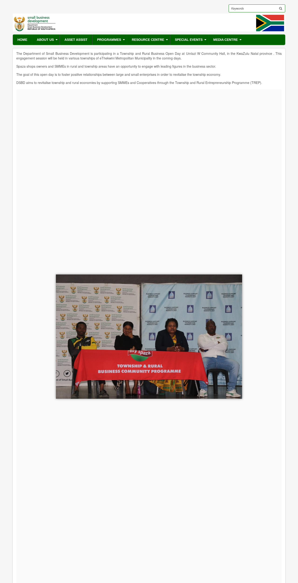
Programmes (109, 40)
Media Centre (225, 40)
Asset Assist (76, 40)
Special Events (189, 40)
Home (22, 40)
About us (45, 40)
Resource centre (148, 40)
